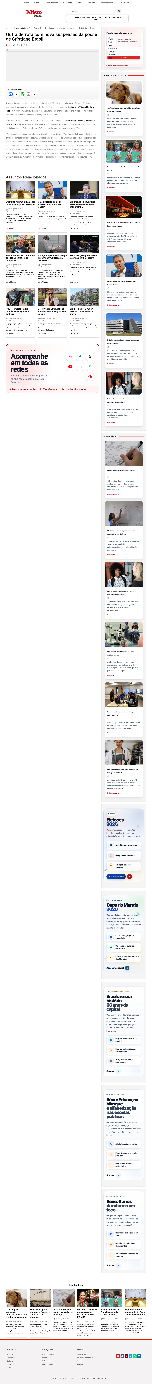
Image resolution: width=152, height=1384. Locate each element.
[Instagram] (126, 1356)
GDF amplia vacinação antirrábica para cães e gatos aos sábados (16, 1313)
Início (8, 28)
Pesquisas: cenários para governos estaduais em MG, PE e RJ (87, 1313)
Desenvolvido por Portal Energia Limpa (92, 1378)
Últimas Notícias (20, 28)
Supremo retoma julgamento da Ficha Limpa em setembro (20, 203)
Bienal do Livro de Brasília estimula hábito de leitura (110, 1312)
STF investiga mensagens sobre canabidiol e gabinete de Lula (52, 311)
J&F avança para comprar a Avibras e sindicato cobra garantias (40, 1313)
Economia (67, 3)
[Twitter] (130, 1356)
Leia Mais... (11, 228)
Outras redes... (34, 94)
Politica (26, 3)
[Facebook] (122, 1356)
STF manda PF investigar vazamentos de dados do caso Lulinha (82, 204)
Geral (79, 3)
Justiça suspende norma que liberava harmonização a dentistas (52, 258)
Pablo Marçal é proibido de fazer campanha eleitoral (83, 256)
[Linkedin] (139, 1356)
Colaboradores (106, 3)
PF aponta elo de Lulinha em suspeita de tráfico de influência (20, 258)
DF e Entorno (123, 3)
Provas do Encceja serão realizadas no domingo (63, 1312)
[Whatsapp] (135, 1356)
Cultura (37, 3)
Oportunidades (51, 3)
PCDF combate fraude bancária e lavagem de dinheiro (17, 311)
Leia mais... (112, 132)
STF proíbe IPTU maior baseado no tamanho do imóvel (82, 311)
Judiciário (91, 3)
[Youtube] (118, 1356)
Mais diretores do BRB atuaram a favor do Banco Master (51, 204)
